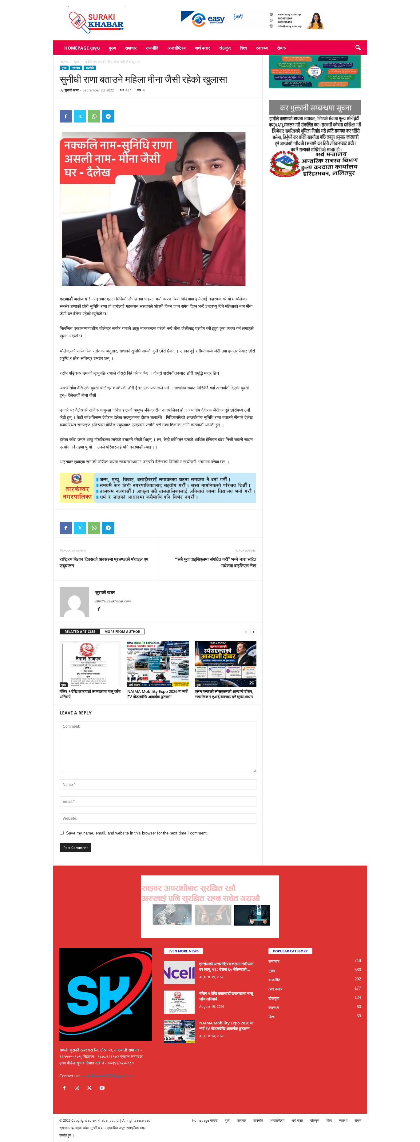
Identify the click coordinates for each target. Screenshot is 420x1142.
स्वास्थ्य (262, 48)
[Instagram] (78, 1088)
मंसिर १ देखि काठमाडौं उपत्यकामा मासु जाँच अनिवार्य (90, 694)
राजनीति (152, 48)
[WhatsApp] (94, 116)
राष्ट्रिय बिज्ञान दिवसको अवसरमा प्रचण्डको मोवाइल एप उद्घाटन (104, 562)
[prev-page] (246, 632)
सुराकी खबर (72, 90)
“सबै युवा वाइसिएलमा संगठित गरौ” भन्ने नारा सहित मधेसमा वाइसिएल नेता (215, 562)
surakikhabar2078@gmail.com (108, 1076)
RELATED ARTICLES (80, 631)
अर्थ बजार (202, 48)
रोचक (281, 48)
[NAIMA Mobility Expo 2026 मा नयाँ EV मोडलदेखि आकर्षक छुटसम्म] (158, 664)
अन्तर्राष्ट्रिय (177, 48)
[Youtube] (103, 1088)
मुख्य (112, 48)
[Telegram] (108, 116)
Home (64, 61)
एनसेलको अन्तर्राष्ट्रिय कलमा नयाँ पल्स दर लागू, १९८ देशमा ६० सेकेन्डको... (226, 966)
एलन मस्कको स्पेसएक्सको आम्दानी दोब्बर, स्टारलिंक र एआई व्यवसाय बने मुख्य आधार (224, 694)
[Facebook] (66, 116)
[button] (358, 48)
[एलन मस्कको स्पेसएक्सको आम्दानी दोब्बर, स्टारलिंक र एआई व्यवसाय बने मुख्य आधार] (225, 664)
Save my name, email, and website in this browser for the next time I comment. (137, 833)
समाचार (131, 48)
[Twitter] (80, 116)
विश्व (243, 48)
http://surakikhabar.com (113, 601)
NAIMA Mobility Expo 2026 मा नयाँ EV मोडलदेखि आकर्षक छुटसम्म (157, 694)
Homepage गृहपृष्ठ (82, 48)
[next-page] (253, 632)
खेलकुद (225, 48)
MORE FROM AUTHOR (122, 631)
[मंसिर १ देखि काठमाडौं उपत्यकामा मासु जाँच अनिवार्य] (90, 664)
